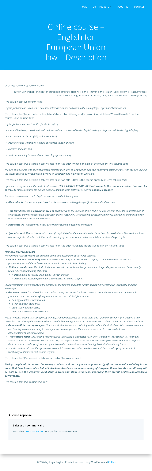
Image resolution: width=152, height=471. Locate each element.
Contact (139, 6)
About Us (123, 6)
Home (84, 6)
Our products (101, 6)
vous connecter (34, 431)
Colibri (111, 462)
